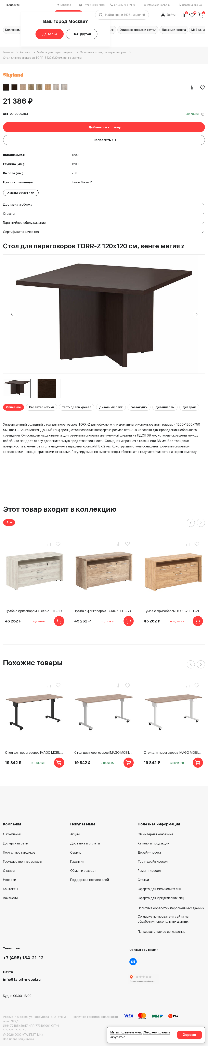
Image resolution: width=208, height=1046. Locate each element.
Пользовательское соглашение (161, 932)
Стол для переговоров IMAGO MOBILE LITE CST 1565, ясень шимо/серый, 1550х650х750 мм (103, 753)
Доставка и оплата (85, 843)
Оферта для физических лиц (159, 889)
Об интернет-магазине (155, 834)
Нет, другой (82, 34)
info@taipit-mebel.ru (158, 5)
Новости (9, 880)
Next (197, 314)
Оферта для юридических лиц (161, 898)
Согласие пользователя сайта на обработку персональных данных (163, 919)
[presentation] (191, 523)
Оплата (9, 214)
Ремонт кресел (149, 871)
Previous (12, 314)
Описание (13, 407)
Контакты (13, 5)
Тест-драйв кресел (76, 407)
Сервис (75, 852)
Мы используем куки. (126, 1032)
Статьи (143, 880)
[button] (129, 39)
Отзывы (9, 871)
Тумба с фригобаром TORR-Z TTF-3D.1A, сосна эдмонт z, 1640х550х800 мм (34, 611)
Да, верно (49, 34)
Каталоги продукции (153, 843)
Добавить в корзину (105, 127)
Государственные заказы (22, 861)
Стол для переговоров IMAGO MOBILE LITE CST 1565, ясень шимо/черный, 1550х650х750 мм (34, 753)
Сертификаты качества (21, 232)
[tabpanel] (17, 388)
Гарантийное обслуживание (24, 223)
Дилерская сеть (15, 843)
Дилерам (189, 407)
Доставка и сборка (17, 204)
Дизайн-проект (111, 407)
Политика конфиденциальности (95, 1017)
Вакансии (10, 898)
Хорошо (189, 1034)
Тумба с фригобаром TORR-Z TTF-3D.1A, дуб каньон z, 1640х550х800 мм (103, 611)
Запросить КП (105, 140)
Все (9, 522)
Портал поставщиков (19, 852)
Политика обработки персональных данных (171, 908)
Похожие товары (33, 663)
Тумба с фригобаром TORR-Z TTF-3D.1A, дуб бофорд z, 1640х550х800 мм (173, 611)
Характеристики (41, 407)
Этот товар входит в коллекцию (59, 509)
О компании (12, 834)
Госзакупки (139, 407)
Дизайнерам (164, 407)
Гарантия (77, 861)
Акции (75, 834)
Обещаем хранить (156, 1032)
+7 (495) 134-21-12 (124, 5)
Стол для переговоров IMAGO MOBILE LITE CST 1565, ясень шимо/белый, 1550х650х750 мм (173, 753)
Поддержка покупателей (89, 880)
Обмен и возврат (83, 871)
